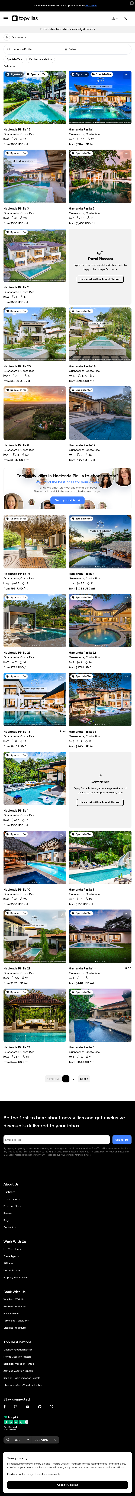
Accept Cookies (67, 1484)
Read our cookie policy (20, 1474)
